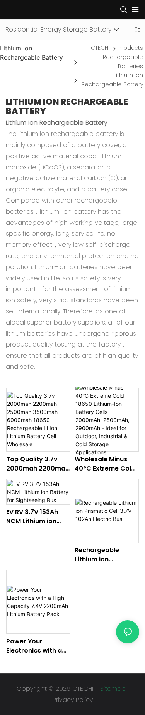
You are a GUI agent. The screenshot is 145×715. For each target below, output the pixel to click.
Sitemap (112, 688)
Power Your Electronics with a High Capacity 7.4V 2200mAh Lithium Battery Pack (36, 646)
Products (131, 48)
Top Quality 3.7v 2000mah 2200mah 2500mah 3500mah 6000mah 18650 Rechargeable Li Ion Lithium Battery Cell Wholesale (37, 464)
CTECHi (100, 48)
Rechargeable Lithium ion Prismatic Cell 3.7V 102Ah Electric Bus (104, 555)
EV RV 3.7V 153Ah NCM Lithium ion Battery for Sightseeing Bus (32, 516)
